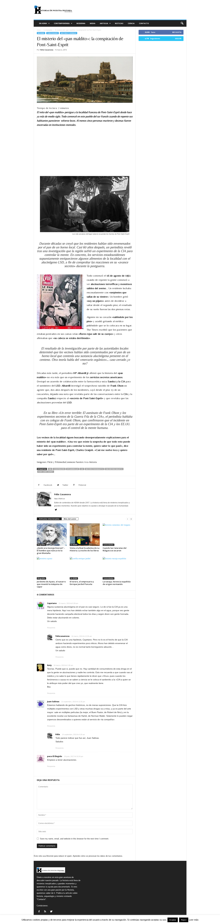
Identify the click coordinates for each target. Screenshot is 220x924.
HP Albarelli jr (72, 469)
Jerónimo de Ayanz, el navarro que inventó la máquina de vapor (51, 584)
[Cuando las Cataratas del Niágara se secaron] (118, 534)
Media (92, 23)
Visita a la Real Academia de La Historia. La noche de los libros (84, 549)
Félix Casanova (46, 50)
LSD (82, 469)
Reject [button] (183, 920)
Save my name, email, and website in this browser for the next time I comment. (74, 839)
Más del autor (70, 519)
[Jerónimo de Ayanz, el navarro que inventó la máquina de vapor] (52, 568)
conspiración (59, 469)
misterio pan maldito (94, 469)
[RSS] (45, 912)
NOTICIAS (119, 23)
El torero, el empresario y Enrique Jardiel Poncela (82, 582)
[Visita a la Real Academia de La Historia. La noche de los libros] (85, 534)
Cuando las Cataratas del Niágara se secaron (114, 549)
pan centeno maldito (114, 469)
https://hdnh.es (59, 499)
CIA (50, 469)
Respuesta (51, 628)
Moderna (80, 23)
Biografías (41, 545)
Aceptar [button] (172, 920)
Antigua (104, 23)
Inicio (39, 30)
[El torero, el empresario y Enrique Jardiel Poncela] (85, 568)
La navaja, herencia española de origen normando (117, 582)
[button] (182, 23)
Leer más (193, 919)
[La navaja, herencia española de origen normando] (118, 568)
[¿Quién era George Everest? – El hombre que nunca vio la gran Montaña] (52, 534)
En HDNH (43, 23)
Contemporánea (62, 23)
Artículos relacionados (49, 519)
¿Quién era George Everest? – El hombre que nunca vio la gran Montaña (51, 550)
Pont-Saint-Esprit (45, 472)
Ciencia (131, 23)
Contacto (144, 23)
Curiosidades (47, 30)
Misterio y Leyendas (68, 33)
